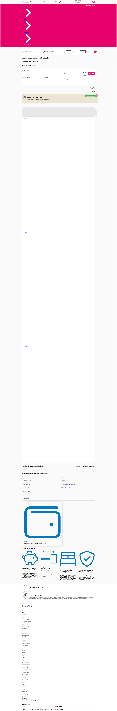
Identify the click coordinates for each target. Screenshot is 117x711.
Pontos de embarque (25, 674)
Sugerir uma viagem (25, 670)
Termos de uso (24, 686)
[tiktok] (32, 607)
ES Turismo (24, 657)
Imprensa (23, 681)
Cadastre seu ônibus (25, 660)
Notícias (23, 682)
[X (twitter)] (27, 607)
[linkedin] (30, 607)
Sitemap (23, 696)
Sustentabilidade (25, 691)
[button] (58, 80)
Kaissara (23, 652)
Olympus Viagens (67, 484)
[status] (58, 108)
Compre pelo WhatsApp (26, 694)
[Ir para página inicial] (25, 2)
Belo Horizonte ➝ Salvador (26, 623)
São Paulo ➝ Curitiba (25, 619)
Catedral (23, 648)
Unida (23, 655)
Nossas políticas (24, 687)
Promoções (37, 1)
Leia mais (92, 598)
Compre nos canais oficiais (26, 669)
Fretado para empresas (26, 664)
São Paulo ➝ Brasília (25, 626)
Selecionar (91, 73)
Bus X (23, 638)
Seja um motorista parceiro (26, 662)
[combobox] (33, 51)
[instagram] (23, 607)
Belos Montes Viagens (25, 641)
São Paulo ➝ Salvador (26, 624)
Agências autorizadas (25, 667)
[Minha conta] (59, 2)
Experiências (44, 1)
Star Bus (72, 484)
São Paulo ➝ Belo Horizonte (27, 617)
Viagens (50, 1)
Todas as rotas (24, 628)
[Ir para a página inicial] (26, 605)
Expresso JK (24, 640)
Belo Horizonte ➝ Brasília (26, 621)
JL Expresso (62, 484)
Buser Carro (24, 633)
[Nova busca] (93, 1)
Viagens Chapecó (25, 636)
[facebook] (25, 607)
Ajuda (56, 1)
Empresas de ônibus (25, 635)
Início (31, 1)
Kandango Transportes (26, 643)
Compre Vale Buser (25, 672)
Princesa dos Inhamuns (26, 653)
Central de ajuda (25, 679)
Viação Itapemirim (25, 645)
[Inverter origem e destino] (44, 52)
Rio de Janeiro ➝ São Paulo (27, 614)
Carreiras (23, 689)
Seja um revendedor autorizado (27, 665)
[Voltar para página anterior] (62, 1)
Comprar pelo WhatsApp (90, 96)
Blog (23, 684)
